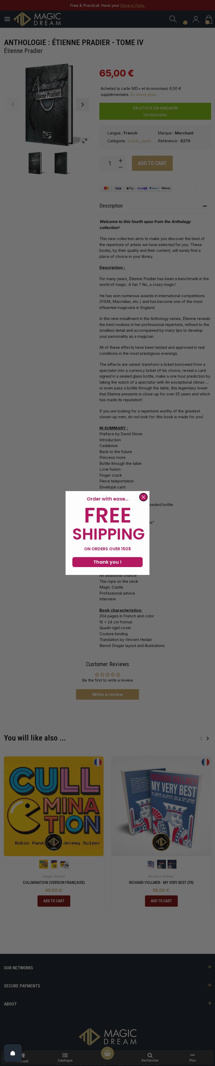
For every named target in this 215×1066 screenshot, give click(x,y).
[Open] (13, 1053)
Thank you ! (107, 562)
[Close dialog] (143, 497)
